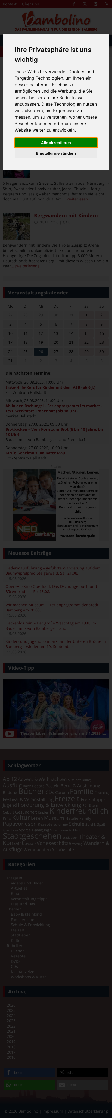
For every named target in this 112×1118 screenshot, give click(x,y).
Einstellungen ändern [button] (56, 153)
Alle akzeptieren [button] (56, 142)
